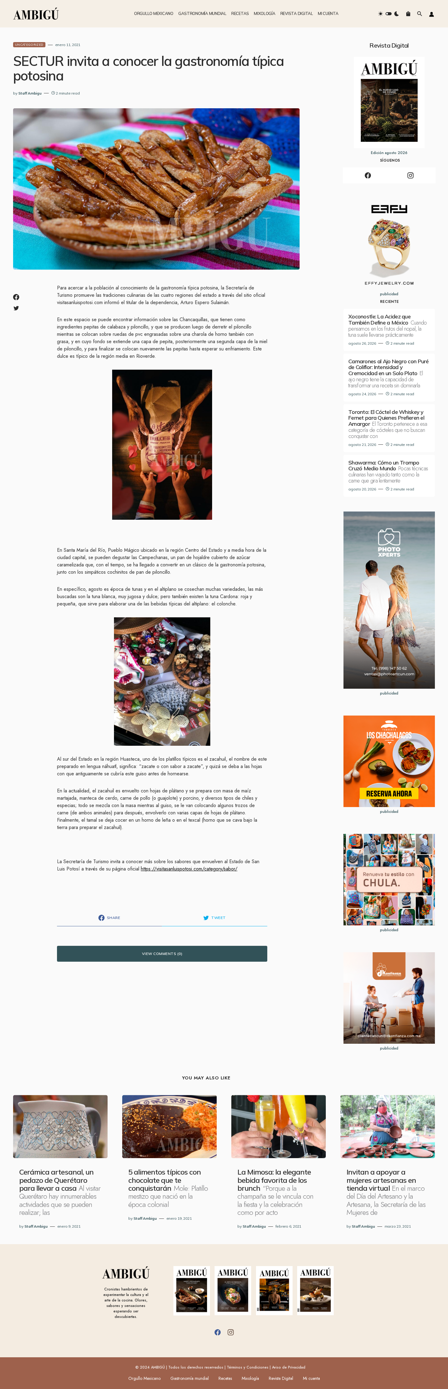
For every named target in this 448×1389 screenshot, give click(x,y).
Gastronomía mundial (189, 1378)
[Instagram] (410, 175)
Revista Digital (281, 1378)
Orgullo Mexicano (144, 1378)
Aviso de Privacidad (288, 1367)
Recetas (225, 1378)
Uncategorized (29, 45)
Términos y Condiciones (247, 1367)
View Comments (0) (162, 953)
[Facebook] (368, 175)
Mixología (250, 1378)
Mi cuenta (311, 1378)
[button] (389, 13)
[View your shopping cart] (408, 14)
